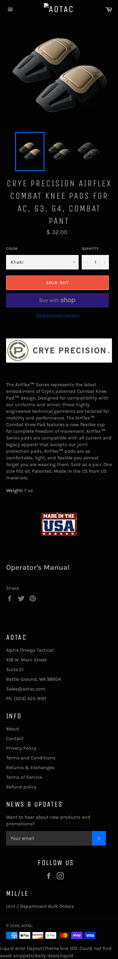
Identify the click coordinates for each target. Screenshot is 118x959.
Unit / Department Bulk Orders (40, 906)
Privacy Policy (21, 748)
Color (12, 248)
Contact (15, 738)
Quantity (90, 248)
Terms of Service (24, 777)
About (12, 729)
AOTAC (26, 925)
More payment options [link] (57, 315)
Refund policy (21, 787)
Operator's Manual (38, 567)
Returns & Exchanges (30, 767)
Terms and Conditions (30, 758)
